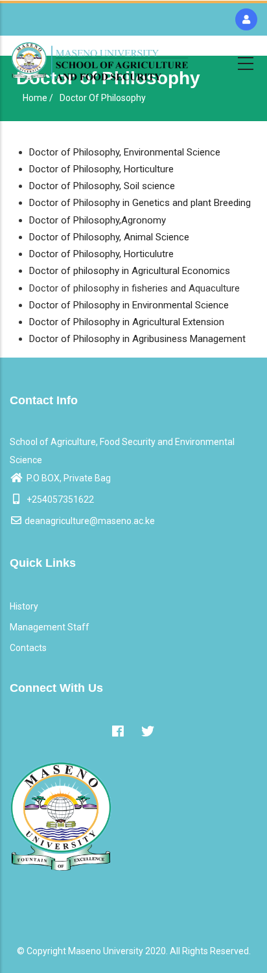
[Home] (100, 61)
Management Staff (49, 627)
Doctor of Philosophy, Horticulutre (101, 254)
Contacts (28, 648)
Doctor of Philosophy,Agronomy (97, 220)
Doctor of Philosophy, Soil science (102, 186)
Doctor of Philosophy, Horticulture (101, 169)
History (24, 606)
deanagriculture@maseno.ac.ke (90, 521)
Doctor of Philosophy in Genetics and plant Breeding (140, 203)
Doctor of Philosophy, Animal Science (109, 237)
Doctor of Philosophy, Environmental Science (124, 152)
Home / (38, 98)
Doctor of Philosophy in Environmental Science (129, 305)
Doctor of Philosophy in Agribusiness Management (137, 339)
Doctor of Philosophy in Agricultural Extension (126, 322)
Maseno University (105, 951)
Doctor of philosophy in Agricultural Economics (129, 271)
